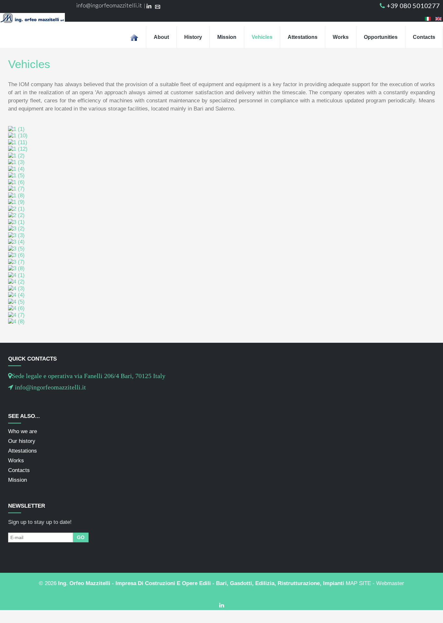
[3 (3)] (16, 235)
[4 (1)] (16, 275)
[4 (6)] (16, 308)
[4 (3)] (16, 288)
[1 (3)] (16, 162)
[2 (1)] (16, 208)
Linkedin (149, 7)
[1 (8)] (16, 195)
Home (134, 37)
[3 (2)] (16, 228)
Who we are (22, 431)
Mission (226, 37)
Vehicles (262, 37)
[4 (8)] (16, 321)
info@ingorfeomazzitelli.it (109, 5)
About (161, 37)
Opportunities (381, 37)
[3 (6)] (16, 255)
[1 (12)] (18, 149)
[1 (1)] (16, 129)
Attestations (302, 37)
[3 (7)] (16, 262)
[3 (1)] (16, 222)
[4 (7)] (16, 315)
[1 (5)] (16, 175)
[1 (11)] (17, 142)
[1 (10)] (18, 136)
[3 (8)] (16, 268)
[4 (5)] (16, 301)
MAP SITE (358, 583)
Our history (21, 441)
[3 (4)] (16, 242)
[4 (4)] (16, 295)
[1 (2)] (16, 155)
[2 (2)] (16, 215)
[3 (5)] (16, 248)
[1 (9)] (16, 202)
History (193, 37)
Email (158, 7)
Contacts (424, 37)
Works (341, 37)
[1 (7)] (16, 189)
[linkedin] (221, 605)
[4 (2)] (16, 282)
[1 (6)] (16, 182)
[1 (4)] (16, 169)
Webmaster (390, 583)
